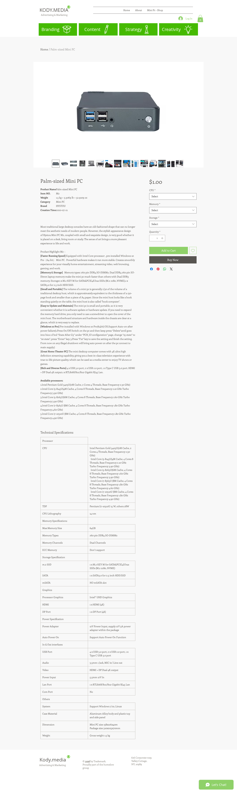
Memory (154, 204)
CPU (152, 190)
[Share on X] (171, 269)
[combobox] (173, 196)
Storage (154, 217)
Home (44, 49)
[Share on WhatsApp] (165, 269)
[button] (200, 18)
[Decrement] (152, 238)
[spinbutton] (157, 238)
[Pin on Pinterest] (158, 269)
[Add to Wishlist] (193, 250)
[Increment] (162, 238)
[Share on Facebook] (151, 269)
